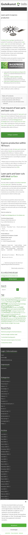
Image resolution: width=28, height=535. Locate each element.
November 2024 (5, 469)
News (2, 398)
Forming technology (21, 304)
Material (3, 396)
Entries (4, 357)
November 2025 (5, 449)
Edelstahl (18, 298)
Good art (3, 305)
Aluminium (3, 298)
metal (2, 312)
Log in (2, 355)
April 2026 (3, 441)
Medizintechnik (20, 311)
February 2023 (4, 494)
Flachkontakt (3, 301)
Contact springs (5, 381)
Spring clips (4, 413)
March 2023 (4, 491)
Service (11, 257)
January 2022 (4, 499)
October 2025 (4, 451)
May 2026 (3, 439)
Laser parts (6, 257)
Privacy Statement (14, 533)
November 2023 (5, 486)
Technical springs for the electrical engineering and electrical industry (11, 263)
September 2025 (5, 454)
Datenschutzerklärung (6, 360)
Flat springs (4, 383)
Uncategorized (4, 421)
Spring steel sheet (11, 318)
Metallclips (7, 312)
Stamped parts (21, 320)
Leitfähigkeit (14, 311)
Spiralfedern (23, 316)
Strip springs (4, 418)
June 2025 (3, 459)
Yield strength (16, 323)
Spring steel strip (20, 318)
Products (3, 401)
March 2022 (4, 496)
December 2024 (5, 466)
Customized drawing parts (8, 337)
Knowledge (4, 388)
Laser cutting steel (10, 248)
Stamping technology (6, 321)
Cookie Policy (7, 533)
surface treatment (9, 177)
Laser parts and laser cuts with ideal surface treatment (13, 102)
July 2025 (3, 456)
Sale (2, 406)
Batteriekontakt (8, 298)
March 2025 (4, 464)
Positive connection (5, 314)
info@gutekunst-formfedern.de (9, 275)
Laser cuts (7, 44)
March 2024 (4, 479)
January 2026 (4, 446)
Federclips (4, 300)
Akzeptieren (14, 525)
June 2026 (3, 436)
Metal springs (17, 312)
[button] (25, 502)
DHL (18, 167)
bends (10, 151)
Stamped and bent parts (9, 320)
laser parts (21, 114)
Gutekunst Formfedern (8, 255)
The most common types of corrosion (11, 340)
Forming (13, 304)
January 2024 (4, 484)
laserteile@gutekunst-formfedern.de (14, 215)
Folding (9, 304)
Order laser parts (18, 249)
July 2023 (3, 489)
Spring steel (4, 318)
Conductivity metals (6, 342)
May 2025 (3, 461)
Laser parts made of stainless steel (13, 76)
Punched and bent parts (7, 403)
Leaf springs (6, 310)
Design (13, 298)
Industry (3, 386)
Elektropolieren (24, 298)
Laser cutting (18, 245)
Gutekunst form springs (7, 40)
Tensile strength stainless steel (9, 334)
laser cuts (3, 116)
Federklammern (12, 300)
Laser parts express (12, 309)
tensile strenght (9, 323)
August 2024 (4, 471)
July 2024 (3, 474)
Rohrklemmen (17, 314)
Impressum (21, 533)
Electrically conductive (18, 268)
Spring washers (4, 416)
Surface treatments (15, 321)
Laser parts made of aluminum (12, 81)
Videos (2, 423)
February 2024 (4, 481)
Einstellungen (14, 529)
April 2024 (3, 476)
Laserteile (9, 249)
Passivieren (23, 312)
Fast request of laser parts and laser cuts (12, 98)
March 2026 (4, 444)
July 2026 (3, 434)
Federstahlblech (22, 300)
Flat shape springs (11, 302)
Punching (12, 314)
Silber (17, 316)
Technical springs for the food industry (11, 331)
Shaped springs (8, 315)
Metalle (11, 312)
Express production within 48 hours (11, 99)
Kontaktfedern (7, 307)
